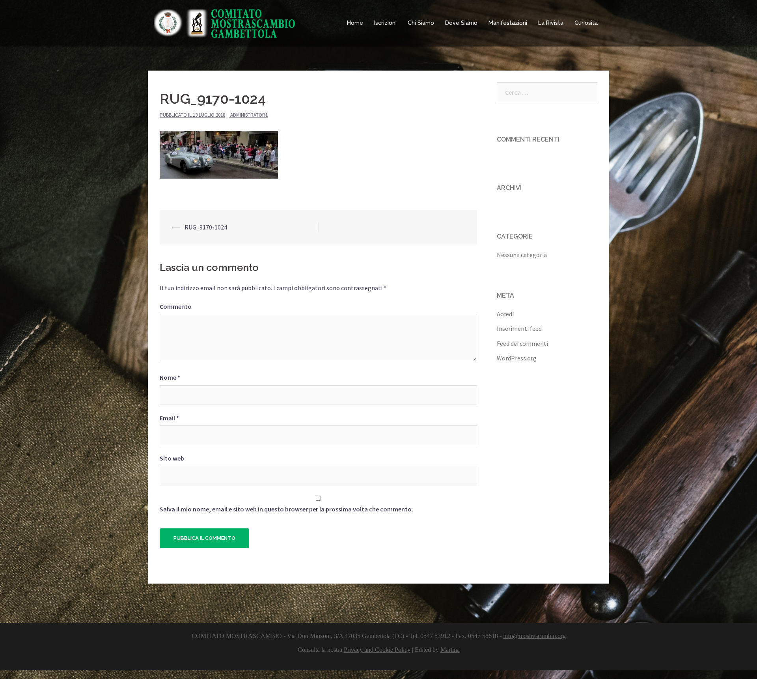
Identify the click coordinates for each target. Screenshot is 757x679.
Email (169, 418)
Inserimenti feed (519, 328)
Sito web (172, 458)
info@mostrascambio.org (534, 635)
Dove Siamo (461, 23)
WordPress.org (517, 358)
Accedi (505, 314)
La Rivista (550, 23)
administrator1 (249, 115)
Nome (170, 377)
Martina (450, 649)
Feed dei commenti (522, 343)
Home (355, 23)
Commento (176, 306)
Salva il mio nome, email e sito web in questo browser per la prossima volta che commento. (286, 509)
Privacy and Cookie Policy (377, 649)
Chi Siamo (421, 23)
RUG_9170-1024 (206, 227)
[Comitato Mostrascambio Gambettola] (225, 22)
